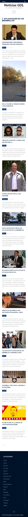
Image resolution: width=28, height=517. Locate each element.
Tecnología (6, 500)
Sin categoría (6, 495)
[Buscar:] (6, 2)
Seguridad (5, 199)
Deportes (5, 465)
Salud (4, 489)
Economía (5, 468)
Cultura (5, 463)
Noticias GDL (14, 5)
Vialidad (5, 505)
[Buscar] (24, 2)
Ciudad (4, 109)
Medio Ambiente (7, 484)
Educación (5, 473)
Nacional (5, 487)
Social (4, 497)
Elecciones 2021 (7, 476)
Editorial (5, 471)
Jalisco (4, 47)
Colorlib (21, 515)
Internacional (6, 479)
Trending (5, 503)
